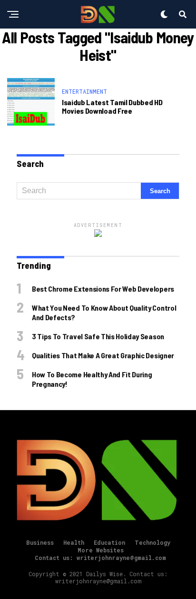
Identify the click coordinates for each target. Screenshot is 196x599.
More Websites (101, 550)
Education (109, 542)
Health (73, 542)
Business (40, 542)
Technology (152, 542)
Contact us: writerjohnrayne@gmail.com (100, 557)
